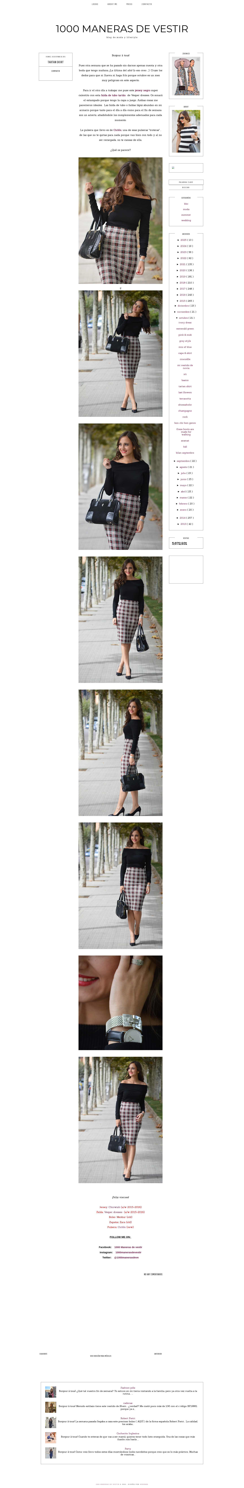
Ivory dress (185, 322)
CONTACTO (147, 4)
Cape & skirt (185, 353)
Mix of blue (185, 347)
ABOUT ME (112, 4)
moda (186, 209)
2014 (183, 517)
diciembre (184, 305)
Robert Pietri (128, 1418)
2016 (183, 294)
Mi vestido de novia (185, 366)
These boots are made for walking (185, 432)
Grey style (185, 340)
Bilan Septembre (185, 452)
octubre (184, 317)
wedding (186, 220)
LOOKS (95, 4)
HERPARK (144, 1484)
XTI (185, 374)
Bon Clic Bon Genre (185, 422)
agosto (184, 467)
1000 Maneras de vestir (128, 1247)
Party (128, 1448)
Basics (185, 380)
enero (183, 509)
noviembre (183, 311)
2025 (184, 240)
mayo (183, 485)
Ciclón (117, 130)
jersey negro (142, 90)
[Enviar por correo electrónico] (63, 76)
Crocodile (185, 359)
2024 (183, 246)
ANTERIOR (158, 1354)
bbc (186, 203)
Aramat (185, 440)
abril (184, 491)
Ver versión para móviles (100, 1356)
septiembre (183, 461)
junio (183, 479)
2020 (183, 270)
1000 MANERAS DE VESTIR (122, 29)
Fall (185, 446)
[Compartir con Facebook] (47, 76)
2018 (183, 282)
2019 (183, 276)
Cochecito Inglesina (128, 1433)
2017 (183, 288)
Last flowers (185, 392)
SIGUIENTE (43, 1354)
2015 (183, 300)
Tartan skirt (185, 386)
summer (186, 214)
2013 (184, 524)
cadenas (127, 1403)
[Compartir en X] (53, 76)
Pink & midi (185, 334)
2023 (183, 252)
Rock (185, 416)
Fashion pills (128, 1387)
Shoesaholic (185, 404)
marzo (184, 497)
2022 (183, 258)
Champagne (185, 410)
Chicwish (114, 1207)
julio (184, 473)
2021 (183, 264)
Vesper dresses (113, 1212)
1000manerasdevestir (128, 1252)
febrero (183, 503)
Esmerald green (185, 328)
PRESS (130, 4)
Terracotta (185, 398)
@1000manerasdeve (126, 1257)
